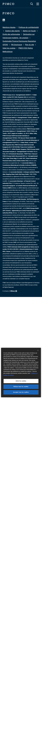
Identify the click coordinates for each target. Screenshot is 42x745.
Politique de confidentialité (29, 27)
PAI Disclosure (16, 45)
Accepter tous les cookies (21, 392)
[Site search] (31, 4)
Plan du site (29, 45)
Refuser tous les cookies (21, 386)
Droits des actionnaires (11, 34)
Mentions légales (9, 27)
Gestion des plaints (12, 31)
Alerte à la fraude (29, 31)
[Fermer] (38, 350)
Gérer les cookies (9, 48)
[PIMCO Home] (8, 4)
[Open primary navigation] (37, 4)
